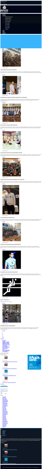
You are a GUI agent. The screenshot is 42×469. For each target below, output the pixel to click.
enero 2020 (4, 420)
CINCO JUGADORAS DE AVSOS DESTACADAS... (9, 361)
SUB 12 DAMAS (4, 346)
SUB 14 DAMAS (4, 348)
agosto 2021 (4, 406)
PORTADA (3, 14)
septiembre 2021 (5, 405)
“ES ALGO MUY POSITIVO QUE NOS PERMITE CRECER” (11, 152)
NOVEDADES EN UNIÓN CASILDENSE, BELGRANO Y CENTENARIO (13, 97)
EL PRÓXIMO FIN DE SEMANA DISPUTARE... (9, 375)
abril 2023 (4, 397)
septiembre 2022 (5, 401)
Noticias (3, 74)
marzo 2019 (4, 424)
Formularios (4, 32)
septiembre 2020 (5, 413)
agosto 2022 (4, 402)
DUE (38, 467)
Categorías (4, 15)
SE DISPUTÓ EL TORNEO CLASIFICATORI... (9, 382)
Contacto (3, 33)
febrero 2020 (4, 419)
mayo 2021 (4, 408)
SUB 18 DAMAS (4, 351)
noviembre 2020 (5, 412)
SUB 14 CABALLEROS (5, 347)
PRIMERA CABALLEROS (6, 344)
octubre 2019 (4, 422)
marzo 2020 (4, 418)
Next (3, 337)
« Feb (1, 393)
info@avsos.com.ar (3, 1)
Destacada (4, 340)
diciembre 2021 (5, 403)
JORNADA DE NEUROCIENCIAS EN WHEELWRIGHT (10, 244)
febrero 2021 (4, 409)
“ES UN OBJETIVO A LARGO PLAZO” (7, 217)
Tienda (3, 432)
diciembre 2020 (5, 411)
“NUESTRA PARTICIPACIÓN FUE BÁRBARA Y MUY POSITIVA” (12, 179)
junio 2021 (4, 407)
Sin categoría (4, 345)
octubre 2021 (4, 404)
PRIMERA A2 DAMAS (5, 342)
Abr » (5, 393)
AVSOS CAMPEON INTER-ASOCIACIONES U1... (9, 368)
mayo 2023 (4, 396)
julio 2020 (4, 415)
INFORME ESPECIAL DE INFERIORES (7, 325)
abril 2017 (4, 426)
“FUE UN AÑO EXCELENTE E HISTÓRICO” (8, 69)
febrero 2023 (4, 399)
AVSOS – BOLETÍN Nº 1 (4, 299)
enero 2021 (4, 410)
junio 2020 (4, 416)
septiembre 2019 (5, 423)
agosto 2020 (4, 414)
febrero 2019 (4, 425)
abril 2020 (4, 417)
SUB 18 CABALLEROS (5, 350)
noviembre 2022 (5, 400)
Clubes (3, 30)
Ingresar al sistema (3, 4)
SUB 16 (3, 349)
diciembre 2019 (5, 421)
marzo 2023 (4, 398)
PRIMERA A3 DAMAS (5, 343)
